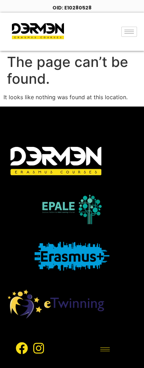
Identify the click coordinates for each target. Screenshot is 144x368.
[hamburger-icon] (129, 32)
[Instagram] (38, 348)
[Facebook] (21, 348)
